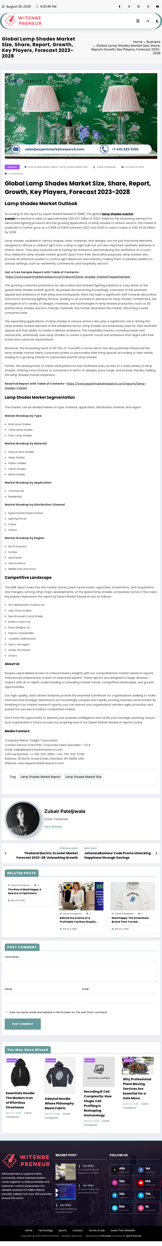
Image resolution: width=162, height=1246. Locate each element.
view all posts (53, 826)
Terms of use (97, 1230)
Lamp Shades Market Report (42, 167)
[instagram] (148, 6)
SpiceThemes (133, 1235)
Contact (77, 1230)
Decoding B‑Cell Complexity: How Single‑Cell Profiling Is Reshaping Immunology (58, 1103)
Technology (45, 1230)
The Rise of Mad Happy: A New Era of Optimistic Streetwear (24, 891)
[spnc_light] (157, 21)
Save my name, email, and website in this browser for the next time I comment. (58, 1012)
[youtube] (157, 6)
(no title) (88, 1166)
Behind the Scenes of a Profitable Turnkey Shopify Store (78, 920)
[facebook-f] (119, 6)
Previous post (69, 848)
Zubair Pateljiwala (106, 167)
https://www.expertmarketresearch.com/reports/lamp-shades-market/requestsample (68, 277)
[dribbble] (138, 6)
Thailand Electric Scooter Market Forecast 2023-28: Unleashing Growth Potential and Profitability (47, 855)
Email (85, 989)
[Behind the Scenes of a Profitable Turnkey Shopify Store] (81, 896)
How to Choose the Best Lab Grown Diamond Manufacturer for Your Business (137, 1092)
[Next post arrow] (156, 853)
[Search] (148, 21)
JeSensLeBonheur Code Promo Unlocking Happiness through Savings (117, 855)
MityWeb (106, 1235)
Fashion (139, 1060)
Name (8, 989)
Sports (63, 1230)
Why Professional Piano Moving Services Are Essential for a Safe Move (98, 1088)
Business (12, 167)
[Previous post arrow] (6, 853)
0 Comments (15, 173)
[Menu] (137, 21)
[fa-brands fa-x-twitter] (129, 6)
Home (28, 1230)
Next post (90, 848)
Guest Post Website (122, 1230)
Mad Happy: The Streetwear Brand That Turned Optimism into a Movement (130, 920)
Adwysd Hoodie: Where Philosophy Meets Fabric (20, 1103)
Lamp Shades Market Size (73, 167)
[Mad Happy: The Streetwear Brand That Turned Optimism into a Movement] (132, 896)
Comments (12, 957)
